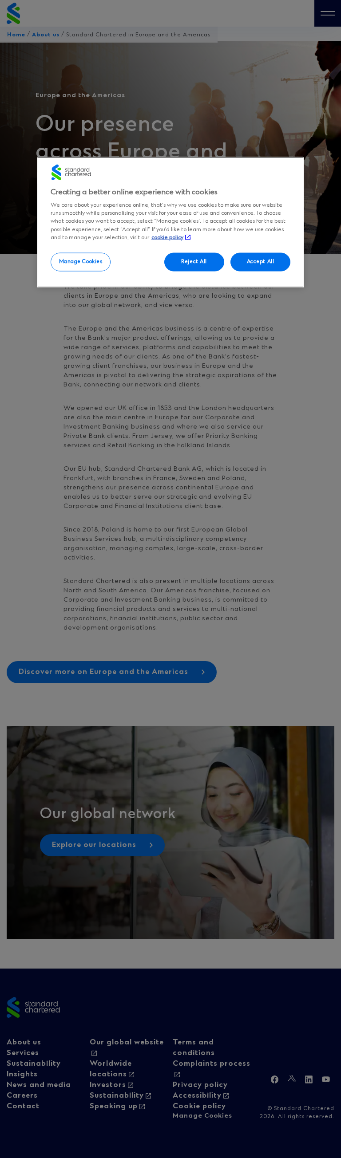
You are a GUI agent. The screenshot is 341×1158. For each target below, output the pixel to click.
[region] (170, 222)
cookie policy (167, 237)
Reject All (194, 262)
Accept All (260, 262)
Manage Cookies (81, 262)
